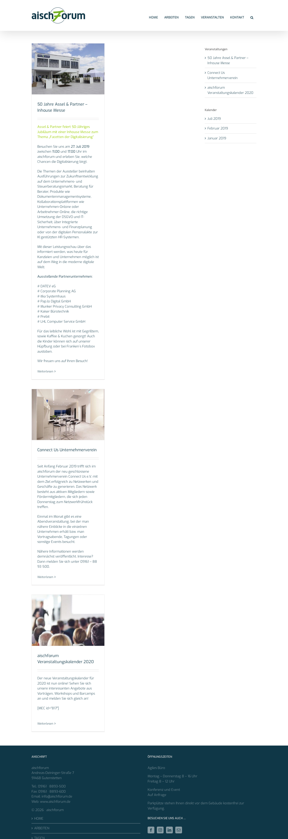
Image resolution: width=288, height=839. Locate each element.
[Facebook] (151, 830)
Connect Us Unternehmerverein (67, 450)
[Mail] (178, 830)
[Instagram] (160, 830)
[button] (251, 17)
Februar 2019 (217, 128)
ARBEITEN (41, 828)
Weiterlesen (45, 371)
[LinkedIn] (169, 830)
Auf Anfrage (157, 795)
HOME (38, 818)
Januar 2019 (216, 138)
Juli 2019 (214, 118)
